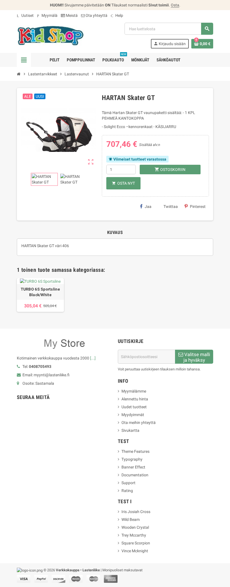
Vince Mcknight (134, 551)
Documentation (134, 475)
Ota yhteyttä (96, 15)
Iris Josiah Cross (135, 511)
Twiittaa (171, 206)
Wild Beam (130, 519)
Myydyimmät (132, 414)
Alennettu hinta (134, 399)
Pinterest (198, 206)
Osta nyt (123, 183)
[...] (93, 358)
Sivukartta (130, 430)
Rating (127, 490)
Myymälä (47, 15)
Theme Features (135, 451)
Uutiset (25, 15)
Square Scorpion (135, 543)
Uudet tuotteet (134, 407)
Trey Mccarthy (133, 535)
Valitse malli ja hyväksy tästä (196, 358)
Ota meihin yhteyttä (138, 422)
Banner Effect (133, 467)
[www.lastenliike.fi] (50, 35)
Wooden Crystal (135, 527)
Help (117, 15)
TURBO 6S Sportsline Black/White (40, 292)
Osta (175, 5)
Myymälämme (133, 391)
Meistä (71, 15)
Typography (131, 459)
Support (128, 483)
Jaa (148, 206)
